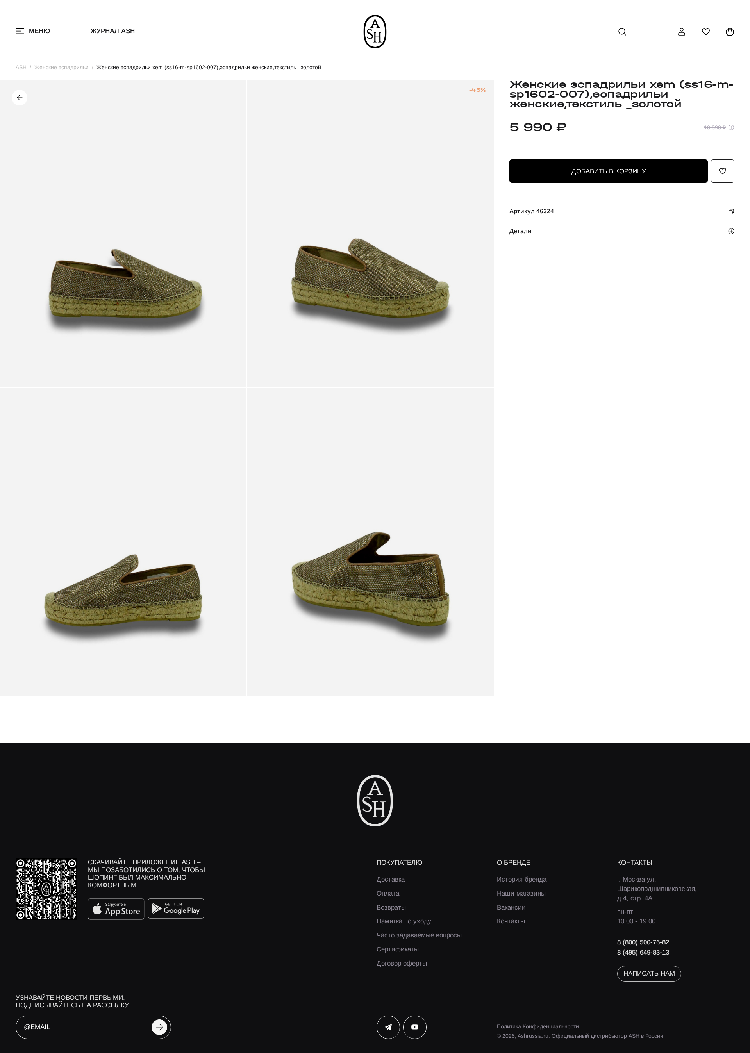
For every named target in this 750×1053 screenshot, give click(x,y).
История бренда (521, 879)
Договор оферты (402, 963)
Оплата (388, 893)
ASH (21, 67)
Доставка (391, 879)
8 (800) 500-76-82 (643, 942)
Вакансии (511, 907)
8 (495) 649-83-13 (643, 952)
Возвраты (391, 907)
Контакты (511, 921)
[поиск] (622, 31)
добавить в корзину (608, 171)
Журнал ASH (113, 31)
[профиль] (681, 31)
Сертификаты (398, 949)
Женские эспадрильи (61, 67)
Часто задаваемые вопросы (419, 935)
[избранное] (706, 31)
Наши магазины (521, 893)
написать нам (649, 973)
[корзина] (730, 31)
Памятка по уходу (404, 921)
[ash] (375, 31)
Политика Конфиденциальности (538, 1026)
